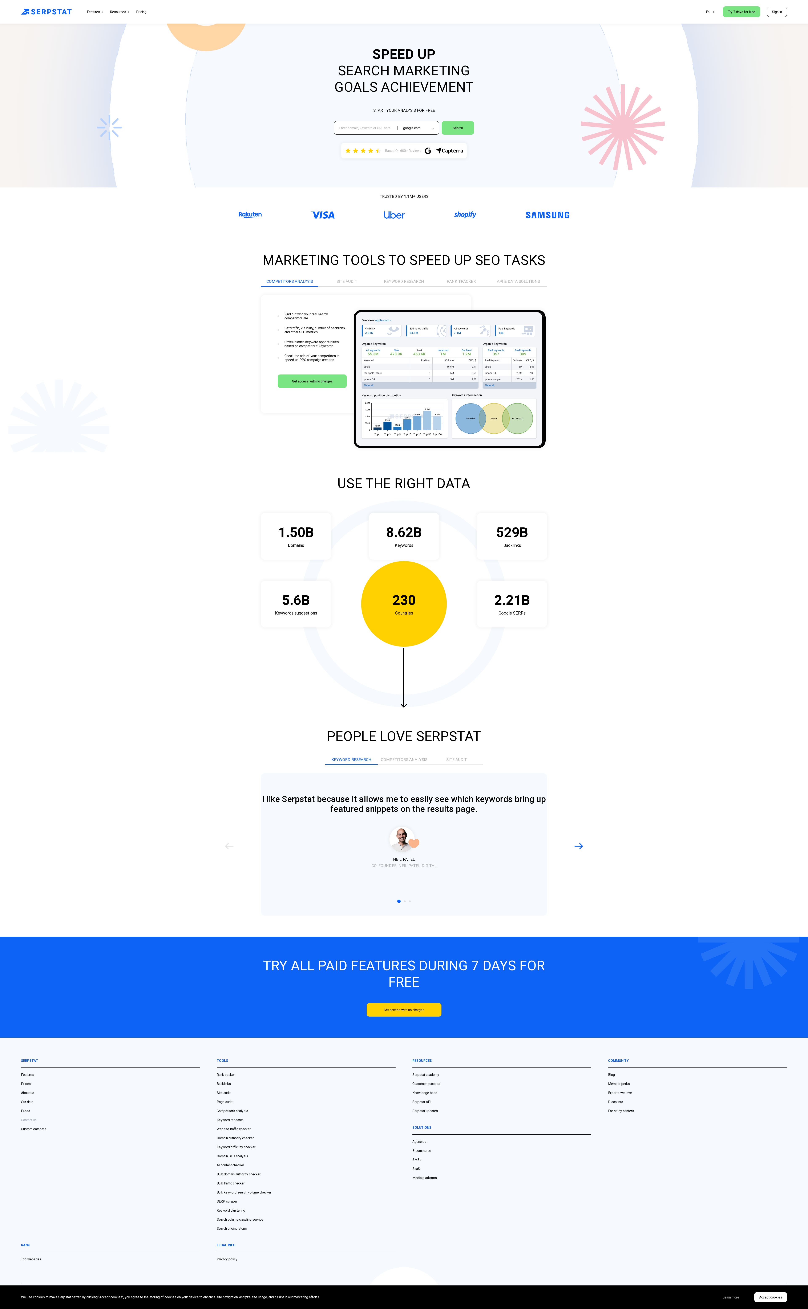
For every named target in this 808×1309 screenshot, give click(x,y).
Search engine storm (232, 1229)
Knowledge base (424, 1093)
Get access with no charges (312, 381)
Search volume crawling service (240, 1219)
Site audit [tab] (346, 281)
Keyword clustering (231, 1210)
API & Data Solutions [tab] (518, 281)
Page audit (225, 1102)
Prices (26, 1084)
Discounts (615, 1102)
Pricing (141, 12)
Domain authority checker (235, 1138)
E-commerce (421, 1151)
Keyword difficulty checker (236, 1147)
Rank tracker (226, 1075)
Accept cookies (770, 1297)
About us (27, 1093)
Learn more (731, 1297)
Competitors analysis (232, 1111)
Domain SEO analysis (232, 1156)
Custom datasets (33, 1129)
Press (25, 1111)
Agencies (419, 1142)
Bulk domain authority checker (238, 1174)
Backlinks (224, 1084)
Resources (118, 12)
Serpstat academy (425, 1075)
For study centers (621, 1111)
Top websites (31, 1259)
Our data (27, 1102)
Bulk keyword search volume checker (244, 1192)
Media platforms (424, 1178)
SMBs (416, 1160)
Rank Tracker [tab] (461, 281)
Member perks (619, 1084)
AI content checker (230, 1165)
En (708, 12)
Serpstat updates (425, 1111)
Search (458, 128)
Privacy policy (227, 1259)
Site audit (224, 1093)
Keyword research (230, 1120)
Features (93, 12)
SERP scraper (227, 1201)
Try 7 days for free (741, 12)
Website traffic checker (234, 1129)
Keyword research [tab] (404, 281)
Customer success (426, 1084)
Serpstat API (421, 1102)
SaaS (416, 1169)
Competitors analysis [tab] (289, 281)
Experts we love (620, 1093)
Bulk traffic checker (231, 1183)
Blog (611, 1075)
